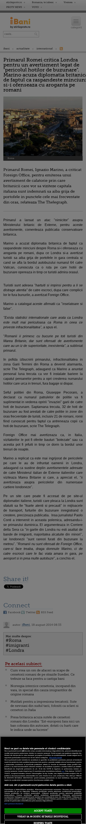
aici (63, 771)
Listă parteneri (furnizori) (13, 804)
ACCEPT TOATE (43, 810)
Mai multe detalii (55, 758)
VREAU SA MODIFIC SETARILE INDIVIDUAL (42, 816)
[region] (43, 780)
